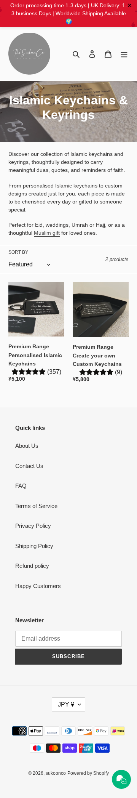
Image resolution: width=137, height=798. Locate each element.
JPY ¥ (66, 704)
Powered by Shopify (88, 773)
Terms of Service (36, 506)
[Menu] (124, 54)
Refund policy (32, 565)
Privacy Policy (33, 525)
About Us (26, 445)
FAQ (21, 485)
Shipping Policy (34, 546)
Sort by (18, 252)
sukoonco (56, 773)
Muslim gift (47, 233)
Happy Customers (38, 586)
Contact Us (29, 466)
